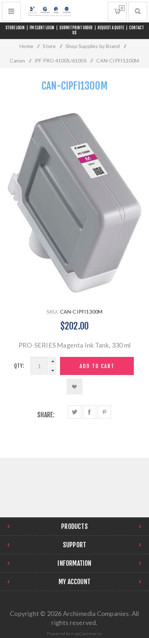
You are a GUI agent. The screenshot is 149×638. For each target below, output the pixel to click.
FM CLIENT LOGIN (42, 27)
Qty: (19, 365)
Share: (46, 415)
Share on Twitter (74, 412)
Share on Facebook (89, 412)
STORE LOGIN (15, 27)
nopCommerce (86, 633)
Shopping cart (122, 8)
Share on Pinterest (104, 412)
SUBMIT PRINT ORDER (76, 27)
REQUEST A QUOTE (111, 27)
